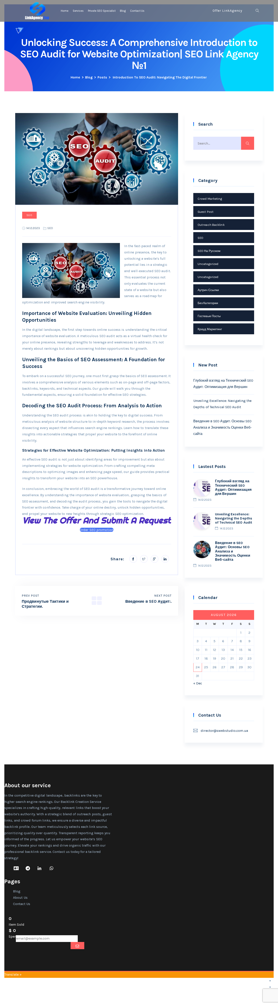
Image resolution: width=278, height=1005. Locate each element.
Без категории (208, 303)
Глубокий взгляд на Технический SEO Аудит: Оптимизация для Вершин (223, 383)
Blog (123, 10)
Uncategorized (208, 264)
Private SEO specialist (102, 10)
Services (78, 10)
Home (64, 10)
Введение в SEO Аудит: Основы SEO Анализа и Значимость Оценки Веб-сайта (222, 427)
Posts (102, 77)
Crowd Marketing (210, 199)
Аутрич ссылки (208, 290)
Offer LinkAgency (227, 10)
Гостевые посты (209, 316)
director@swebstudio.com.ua (224, 731)
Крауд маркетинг (210, 329)
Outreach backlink (211, 225)
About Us (20, 897)
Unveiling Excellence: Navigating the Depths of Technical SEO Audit (222, 404)
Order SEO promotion (97, 530)
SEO (29, 215)
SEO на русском (209, 251)
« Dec (197, 683)
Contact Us (137, 10)
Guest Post (205, 212)
